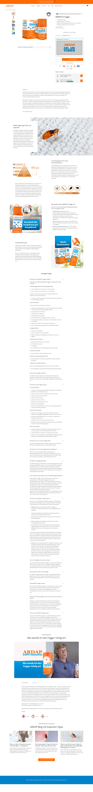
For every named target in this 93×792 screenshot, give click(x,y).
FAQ (49, 5)
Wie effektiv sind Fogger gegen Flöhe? (38, 460)
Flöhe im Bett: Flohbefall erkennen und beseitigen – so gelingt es (20, 745)
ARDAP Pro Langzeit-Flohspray (32, 248)
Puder (19, 258)
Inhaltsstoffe (35, 682)
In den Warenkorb (73, 59)
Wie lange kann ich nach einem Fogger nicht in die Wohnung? (43, 449)
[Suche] (82, 5)
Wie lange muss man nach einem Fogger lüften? (40, 440)
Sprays (16, 258)
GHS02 (27, 716)
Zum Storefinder (69, 63)
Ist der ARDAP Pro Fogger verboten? (37, 583)
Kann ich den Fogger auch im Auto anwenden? (40, 560)
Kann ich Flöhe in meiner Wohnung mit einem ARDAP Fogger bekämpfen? (46, 475)
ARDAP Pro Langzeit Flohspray (65, 75)
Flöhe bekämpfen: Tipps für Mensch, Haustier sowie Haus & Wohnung (46, 745)
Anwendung (25, 89)
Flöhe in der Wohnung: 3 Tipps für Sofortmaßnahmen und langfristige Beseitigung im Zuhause (71, 745)
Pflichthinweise (25, 682)
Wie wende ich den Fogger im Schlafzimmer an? (40, 498)
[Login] (84, 5)
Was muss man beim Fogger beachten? (38, 384)
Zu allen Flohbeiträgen (46, 759)
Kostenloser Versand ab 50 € (47, 2)
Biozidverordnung (58, 5)
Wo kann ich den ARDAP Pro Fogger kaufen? (39, 613)
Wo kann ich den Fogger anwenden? (38, 373)
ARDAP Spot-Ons (29, 256)
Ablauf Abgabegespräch (27, 111)
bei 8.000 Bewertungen (49, 1)
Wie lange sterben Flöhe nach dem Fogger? (39, 571)
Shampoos (25, 258)
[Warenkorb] (86, 5)
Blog (52, 5)
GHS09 (46, 716)
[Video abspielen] (46, 659)
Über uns (44, 5)
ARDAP (7, 9)
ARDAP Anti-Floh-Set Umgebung (66, 79)
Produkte (33, 5)
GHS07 (37, 716)
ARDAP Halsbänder (37, 256)
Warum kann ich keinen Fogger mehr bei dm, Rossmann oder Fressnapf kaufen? (45, 597)
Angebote (38, 5)
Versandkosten (62, 28)
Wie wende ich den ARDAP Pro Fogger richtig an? (40, 279)
